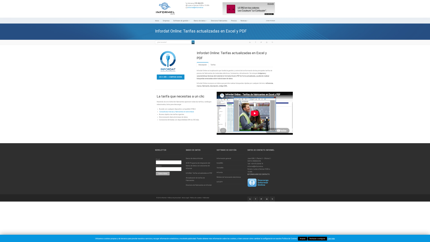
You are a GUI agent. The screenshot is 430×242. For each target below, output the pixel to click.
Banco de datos (199, 21)
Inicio (157, 21)
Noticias (244, 21)
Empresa (166, 21)
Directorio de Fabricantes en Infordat (199, 185)
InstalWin (220, 163)
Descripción (203, 65)
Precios (234, 21)
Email (158, 159)
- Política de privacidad (174, 198)
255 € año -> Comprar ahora (170, 77)
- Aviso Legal (185, 198)
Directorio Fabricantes (219, 21)
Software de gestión (180, 21)
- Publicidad (205, 198)
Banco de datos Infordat (194, 158)
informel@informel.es (195, 7)
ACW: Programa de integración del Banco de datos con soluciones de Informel (198, 165)
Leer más (331, 239)
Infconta (220, 172)
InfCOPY (220, 182)
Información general (224, 158)
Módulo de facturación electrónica (229, 177)
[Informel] (165, 8)
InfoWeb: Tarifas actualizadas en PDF (199, 173)
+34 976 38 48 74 (257, 164)
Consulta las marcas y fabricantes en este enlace (176, 112)
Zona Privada (270, 21)
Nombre (159, 166)
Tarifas (213, 65)
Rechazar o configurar (317, 239)
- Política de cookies (195, 198)
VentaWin (220, 168)
